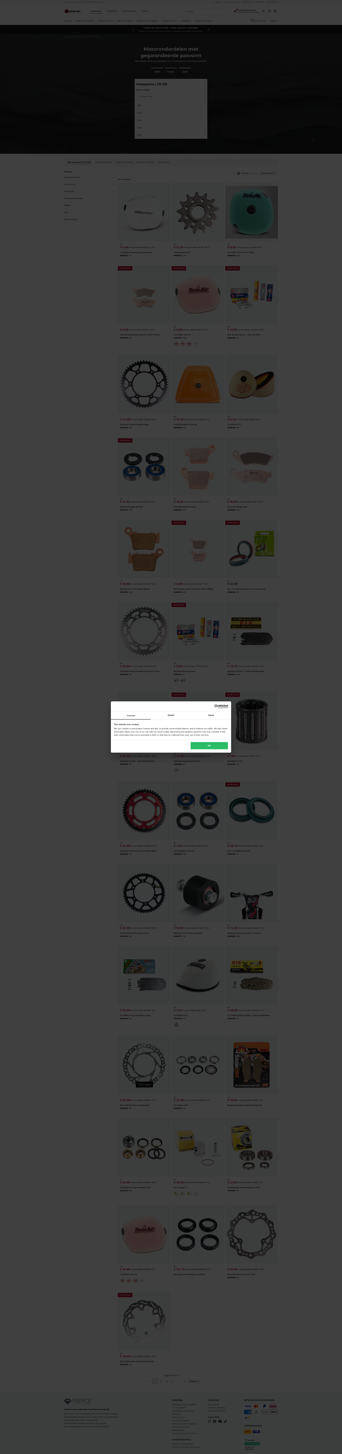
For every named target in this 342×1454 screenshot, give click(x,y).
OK (209, 745)
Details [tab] (171, 715)
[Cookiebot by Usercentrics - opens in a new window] (216, 706)
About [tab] (211, 715)
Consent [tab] (131, 715)
